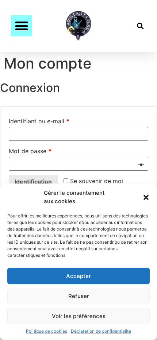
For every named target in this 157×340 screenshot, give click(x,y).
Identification (33, 181)
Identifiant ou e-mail (39, 121)
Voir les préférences (79, 316)
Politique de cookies (46, 331)
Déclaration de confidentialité (101, 331)
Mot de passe (30, 151)
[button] (146, 197)
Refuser (78, 296)
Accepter (78, 276)
